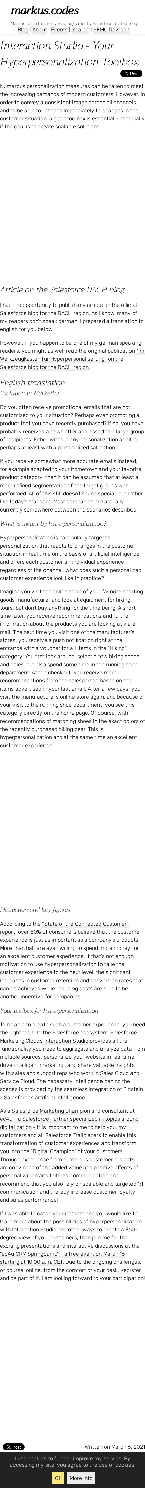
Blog (23, 29)
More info (81, 1478)
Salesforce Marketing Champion (51, 1111)
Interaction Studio (66, 1041)
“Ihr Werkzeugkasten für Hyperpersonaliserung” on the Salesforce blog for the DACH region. (72, 359)
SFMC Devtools (111, 29)
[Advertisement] (72, 208)
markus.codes (45, 10)
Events (59, 29)
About (39, 29)
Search (80, 29)
